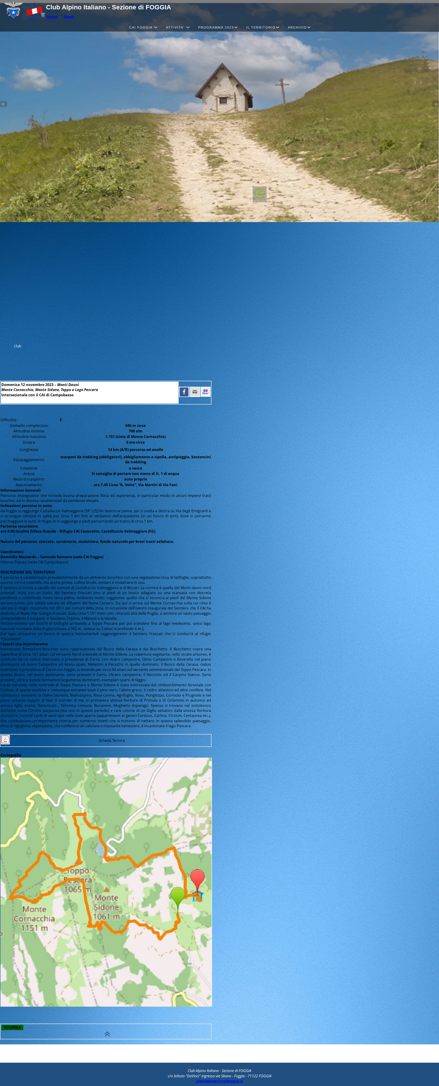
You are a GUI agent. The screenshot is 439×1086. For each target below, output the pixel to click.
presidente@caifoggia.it (219, 1081)
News (69, 16)
